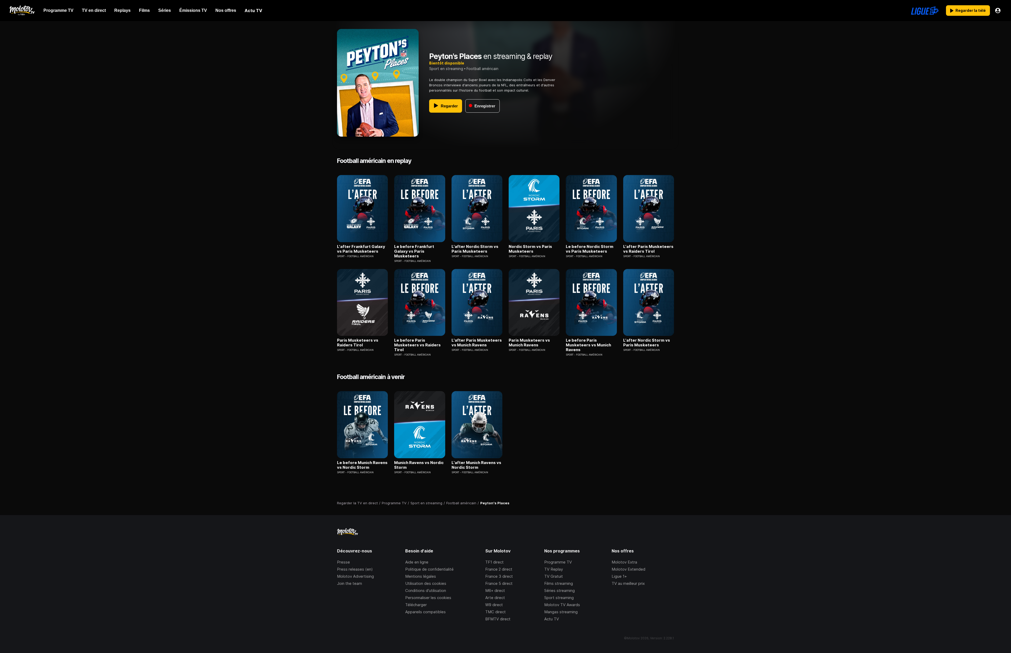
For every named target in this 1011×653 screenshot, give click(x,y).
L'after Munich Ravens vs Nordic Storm (476, 465)
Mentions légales (420, 576)
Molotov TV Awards (562, 604)
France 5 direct (499, 583)
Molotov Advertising (355, 576)
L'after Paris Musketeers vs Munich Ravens (477, 342)
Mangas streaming (561, 611)
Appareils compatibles (425, 611)
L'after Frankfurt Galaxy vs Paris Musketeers (361, 249)
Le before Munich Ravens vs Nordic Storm (362, 465)
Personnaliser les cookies (428, 597)
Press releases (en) (355, 569)
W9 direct (494, 604)
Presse (343, 562)
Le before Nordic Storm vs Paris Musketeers (589, 249)
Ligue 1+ (619, 576)
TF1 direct (494, 562)
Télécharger (416, 604)
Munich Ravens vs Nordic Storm (419, 465)
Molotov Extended (628, 569)
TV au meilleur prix (628, 583)
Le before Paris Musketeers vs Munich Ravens (588, 345)
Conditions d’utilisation (425, 590)
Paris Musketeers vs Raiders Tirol (357, 342)
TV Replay (553, 569)
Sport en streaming (446, 68)
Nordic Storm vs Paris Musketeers (530, 249)
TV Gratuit (553, 576)
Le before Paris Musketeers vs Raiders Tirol (417, 345)
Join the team (349, 583)
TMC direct (495, 611)
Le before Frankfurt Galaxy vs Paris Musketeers (414, 251)
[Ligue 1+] (925, 10)
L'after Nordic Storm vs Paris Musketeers (475, 249)
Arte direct (495, 597)
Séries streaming (559, 590)
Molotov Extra (624, 562)
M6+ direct (495, 590)
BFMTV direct (498, 618)
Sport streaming (559, 597)
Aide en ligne (416, 562)
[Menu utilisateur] (998, 10)
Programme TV (558, 562)
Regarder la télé (970, 10)
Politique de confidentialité (429, 569)
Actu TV (551, 618)
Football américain (482, 68)
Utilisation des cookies (425, 583)
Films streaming (558, 583)
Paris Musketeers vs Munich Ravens (529, 342)
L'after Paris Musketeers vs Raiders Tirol (648, 249)
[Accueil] (21, 10)
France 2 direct (498, 569)
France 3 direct (499, 576)
